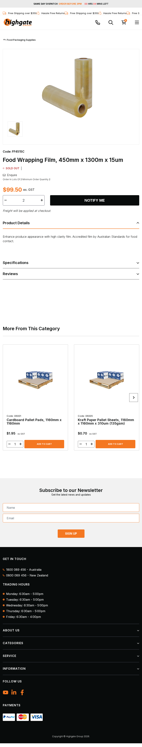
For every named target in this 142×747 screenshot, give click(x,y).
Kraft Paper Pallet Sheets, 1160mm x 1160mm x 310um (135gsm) (106, 419)
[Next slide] (133, 397)
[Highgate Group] (17, 22)
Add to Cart (44, 444)
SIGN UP (71, 533)
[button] (15, 130)
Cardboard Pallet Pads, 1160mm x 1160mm (34, 419)
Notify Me (94, 200)
